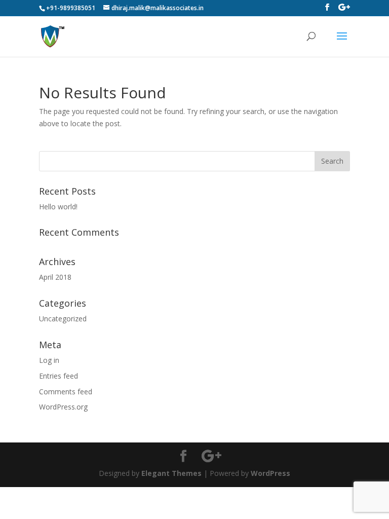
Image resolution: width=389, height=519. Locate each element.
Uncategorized (63, 318)
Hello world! (58, 206)
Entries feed (58, 376)
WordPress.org (63, 407)
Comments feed (65, 391)
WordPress (270, 473)
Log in (49, 360)
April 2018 (55, 277)
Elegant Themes (171, 473)
